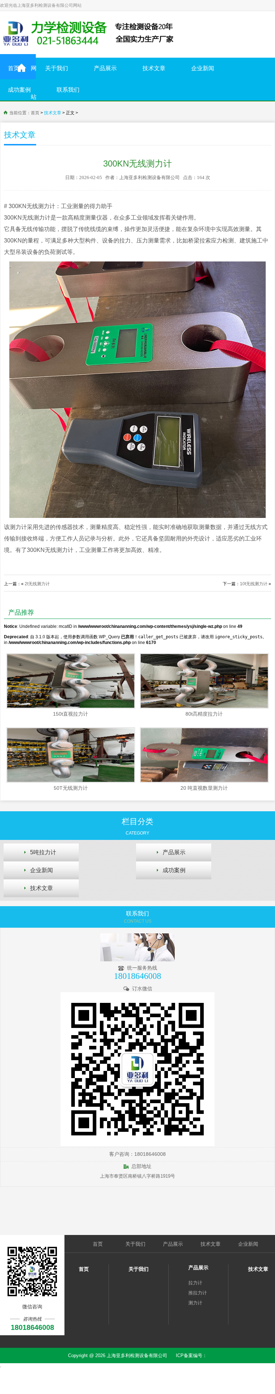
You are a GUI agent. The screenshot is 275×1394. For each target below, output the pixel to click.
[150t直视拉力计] (70, 680)
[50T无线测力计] (70, 755)
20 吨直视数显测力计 (204, 788)
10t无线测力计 (253, 583)
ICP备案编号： (191, 1355)
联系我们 (68, 90)
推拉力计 (197, 1293)
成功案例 (19, 90)
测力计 (195, 1303)
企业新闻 (202, 68)
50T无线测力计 (71, 788)
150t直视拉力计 (70, 714)
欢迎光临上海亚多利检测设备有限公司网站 (41, 5)
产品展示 (105, 68)
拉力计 (195, 1282)
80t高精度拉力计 (204, 714)
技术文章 (154, 68)
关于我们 (56, 68)
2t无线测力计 (37, 583)
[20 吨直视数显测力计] (204, 755)
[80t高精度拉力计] (204, 680)
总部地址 (140, 1166)
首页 (13, 68)
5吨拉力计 (43, 852)
